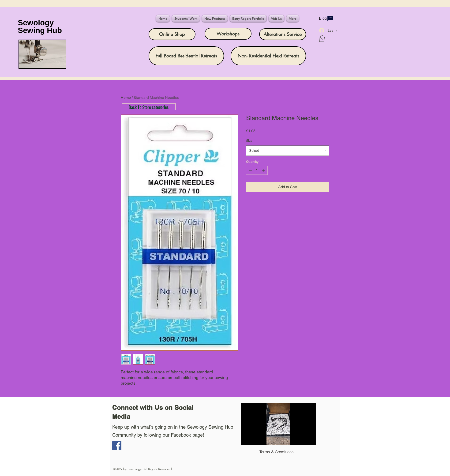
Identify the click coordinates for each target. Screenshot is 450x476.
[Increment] (264, 170)
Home (126, 97)
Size (250, 140)
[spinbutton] (257, 170)
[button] (322, 38)
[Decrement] (250, 170)
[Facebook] (116, 445)
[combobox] (287, 150)
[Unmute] (255, 439)
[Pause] (247, 439)
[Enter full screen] (310, 439)
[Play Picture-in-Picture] (302, 439)
